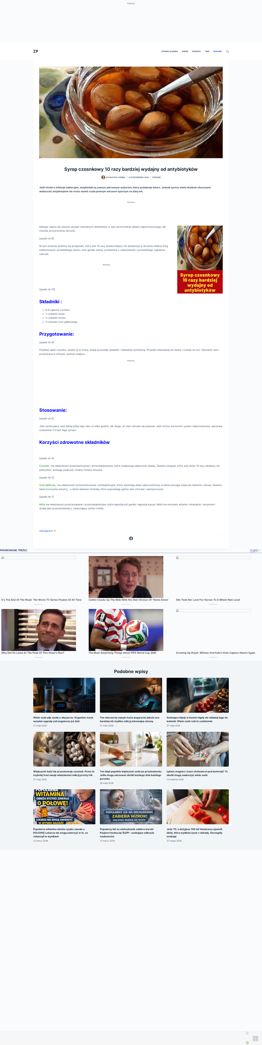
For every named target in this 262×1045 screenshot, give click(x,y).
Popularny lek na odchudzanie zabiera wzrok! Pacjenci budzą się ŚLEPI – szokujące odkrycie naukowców (127, 833)
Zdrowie (217, 51)
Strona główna (169, 51)
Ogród (185, 51)
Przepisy (196, 51)
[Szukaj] (228, 51)
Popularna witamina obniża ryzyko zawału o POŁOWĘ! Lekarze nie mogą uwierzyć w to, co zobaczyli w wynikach (60, 833)
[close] (247, 1033)
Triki (207, 51)
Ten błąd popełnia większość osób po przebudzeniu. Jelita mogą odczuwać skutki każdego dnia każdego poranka (131, 775)
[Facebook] (131, 538)
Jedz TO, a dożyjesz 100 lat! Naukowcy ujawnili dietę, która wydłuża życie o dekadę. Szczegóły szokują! (194, 833)
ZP (35, 51)
